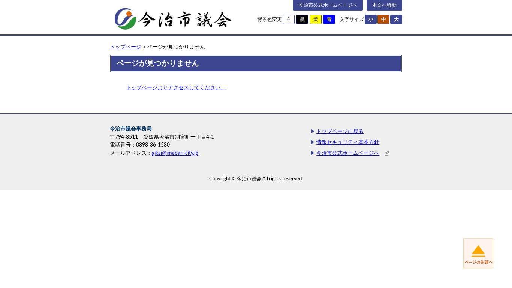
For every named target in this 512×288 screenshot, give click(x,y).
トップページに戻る (340, 131)
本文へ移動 (384, 5)
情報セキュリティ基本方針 (347, 142)
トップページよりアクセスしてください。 (176, 87)
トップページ (125, 47)
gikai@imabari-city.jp (175, 153)
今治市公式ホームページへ (328, 5)
